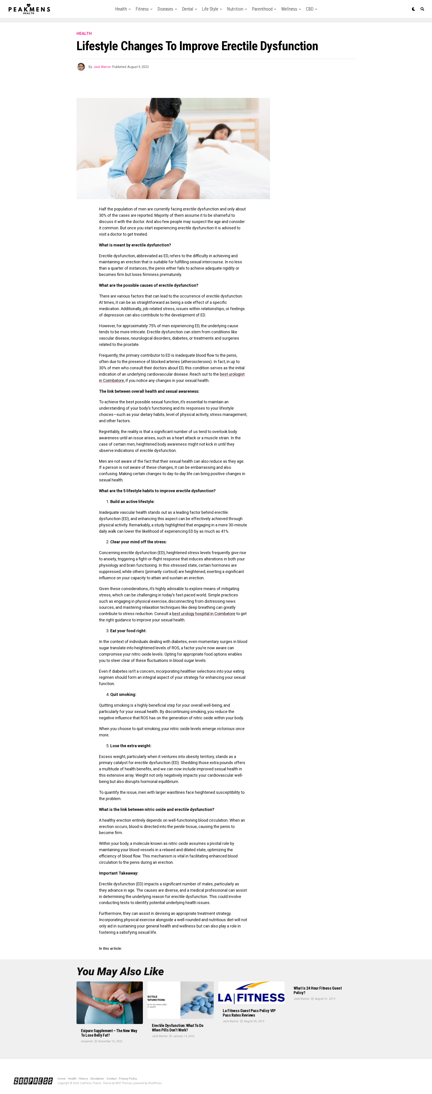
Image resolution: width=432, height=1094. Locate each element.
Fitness (142, 9)
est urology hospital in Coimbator (203, 613)
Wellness (289, 9)
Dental (187, 9)
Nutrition (235, 9)
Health (121, 9)
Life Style (210, 9)
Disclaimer (97, 1078)
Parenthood (262, 9)
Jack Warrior (102, 67)
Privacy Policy (128, 1078)
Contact (111, 1078)
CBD (309, 9)
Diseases (165, 9)
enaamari (87, 1041)
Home (62, 1078)
